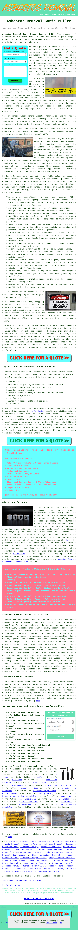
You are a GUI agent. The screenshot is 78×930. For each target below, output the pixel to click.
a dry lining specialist (58, 785)
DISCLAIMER (71, 15)
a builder (39, 777)
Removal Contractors (15, 855)
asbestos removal (63, 71)
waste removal (9, 794)
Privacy (74, 907)
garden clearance (28, 802)
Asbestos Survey (29, 847)
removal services (29, 788)
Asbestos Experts (53, 869)
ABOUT (54, 15)
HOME (41, 15)
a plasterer (65, 799)
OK (61, 923)
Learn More (51, 923)
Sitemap (3, 907)
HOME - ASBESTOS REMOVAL (39, 898)
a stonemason (26, 804)
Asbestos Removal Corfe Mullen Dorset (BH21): (28, 34)
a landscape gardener (44, 791)
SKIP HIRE (66, 796)
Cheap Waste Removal (51, 850)
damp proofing (45, 794)
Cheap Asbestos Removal (61, 852)
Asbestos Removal (32, 844)
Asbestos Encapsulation (33, 858)
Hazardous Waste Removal (30, 852)
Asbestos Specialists (14, 861)
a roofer (17, 780)
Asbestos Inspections (64, 841)
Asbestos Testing (41, 841)
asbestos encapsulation (51, 639)
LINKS (47, 15)
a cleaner (66, 802)
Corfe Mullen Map (11, 885)
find (10, 682)
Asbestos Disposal (51, 847)
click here (19, 554)
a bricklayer (39, 783)
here (68, 540)
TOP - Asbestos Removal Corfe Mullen (21, 881)
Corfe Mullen (37, 411)
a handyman (17, 785)
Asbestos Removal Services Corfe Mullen (33, 706)
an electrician (27, 799)
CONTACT (61, 15)
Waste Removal (12, 844)
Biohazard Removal (19, 841)
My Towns (5, 922)
